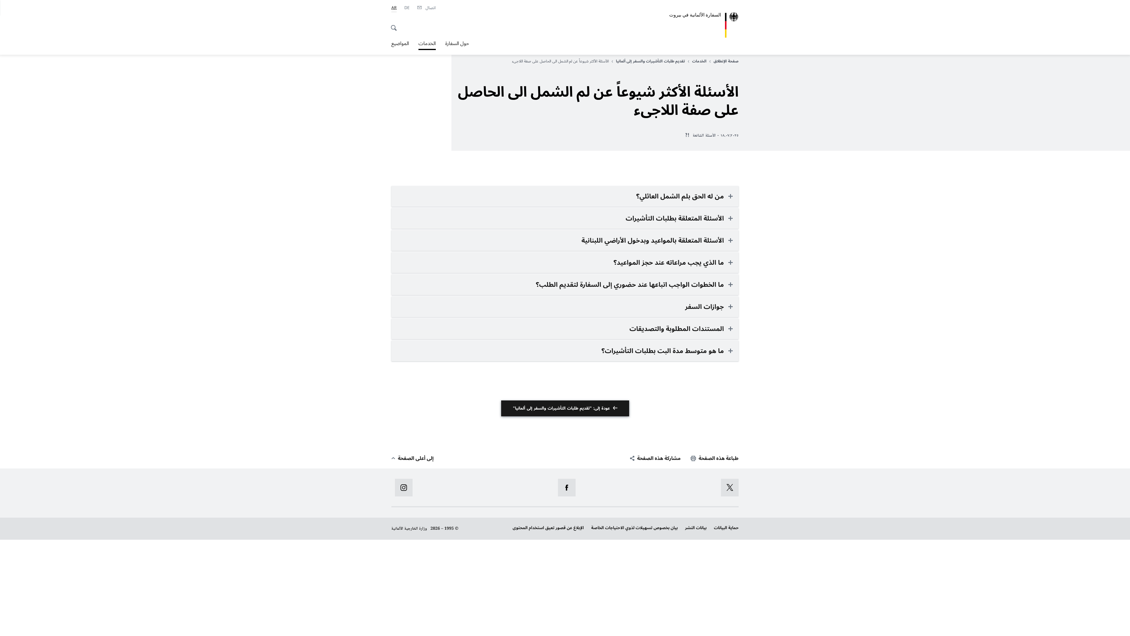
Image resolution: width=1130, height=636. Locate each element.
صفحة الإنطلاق (726, 61)
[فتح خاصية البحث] (395, 25)
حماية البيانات (726, 528)
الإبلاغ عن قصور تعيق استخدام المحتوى (548, 528)
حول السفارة (457, 43)
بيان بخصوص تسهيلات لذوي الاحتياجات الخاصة (634, 528)
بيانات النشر (696, 528)
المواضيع (400, 43)
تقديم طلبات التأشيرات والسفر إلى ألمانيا (650, 61)
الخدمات (427, 44)
